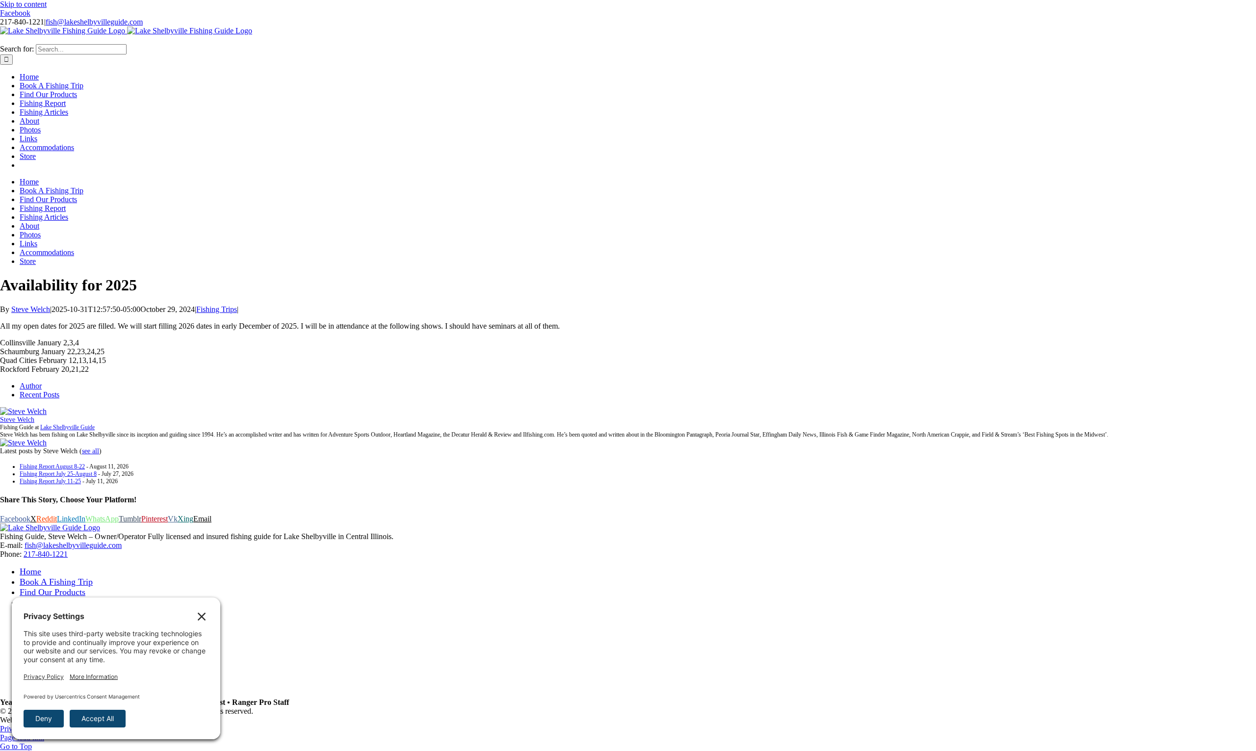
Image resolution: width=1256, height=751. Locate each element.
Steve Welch (30, 309)
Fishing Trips (216, 309)
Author (31, 386)
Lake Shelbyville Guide (67, 427)
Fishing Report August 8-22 (52, 466)
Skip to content (23, 4)
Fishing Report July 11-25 (50, 481)
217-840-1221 (46, 554)
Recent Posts (39, 394)
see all (90, 451)
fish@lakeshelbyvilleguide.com (94, 22)
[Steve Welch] (23, 411)
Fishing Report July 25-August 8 (58, 473)
